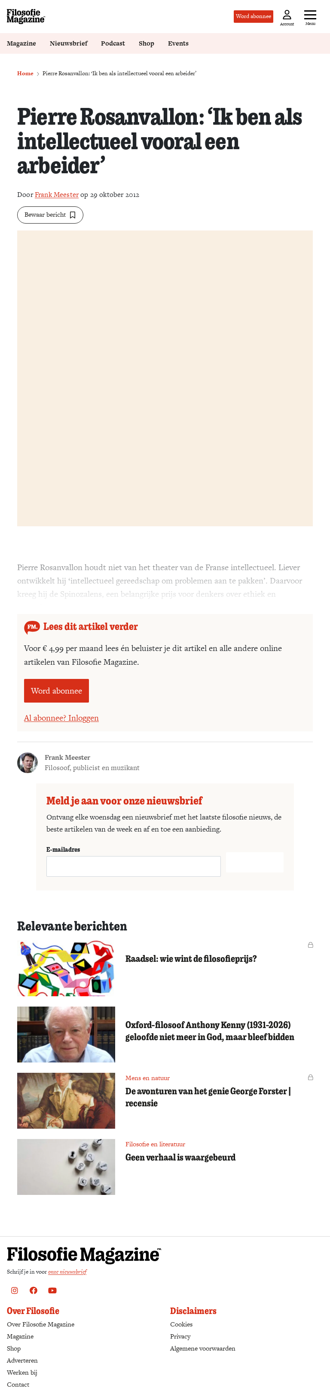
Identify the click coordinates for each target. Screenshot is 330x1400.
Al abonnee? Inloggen (61, 718)
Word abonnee (253, 16)
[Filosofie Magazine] (26, 16)
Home (25, 73)
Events (178, 43)
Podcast (113, 43)
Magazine (21, 43)
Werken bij (22, 1372)
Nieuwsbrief (68, 43)
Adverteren (22, 1360)
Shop (146, 43)
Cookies (181, 1324)
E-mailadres (63, 849)
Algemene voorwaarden (202, 1348)
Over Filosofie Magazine (40, 1324)
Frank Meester (57, 195)
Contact (18, 1384)
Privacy (180, 1336)
